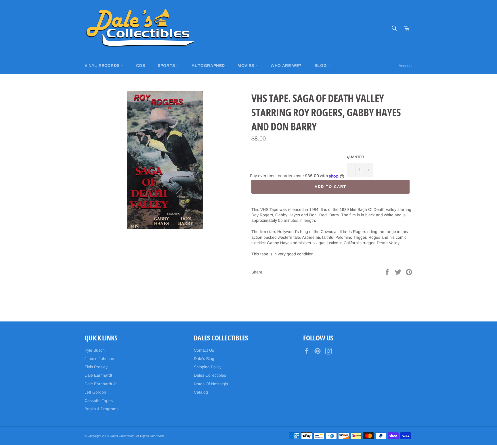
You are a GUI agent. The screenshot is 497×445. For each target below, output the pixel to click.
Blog (321, 65)
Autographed (208, 65)
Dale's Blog (204, 358)
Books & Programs (101, 409)
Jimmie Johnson (99, 358)
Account (405, 65)
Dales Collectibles (210, 375)
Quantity (355, 157)
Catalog (201, 392)
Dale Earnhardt (98, 375)
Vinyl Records (103, 65)
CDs (140, 65)
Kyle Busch (95, 350)
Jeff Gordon (95, 392)
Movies (246, 65)
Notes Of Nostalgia (211, 384)
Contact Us (204, 350)
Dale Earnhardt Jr (101, 384)
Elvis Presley (96, 367)
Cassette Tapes (99, 400)
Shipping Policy (207, 367)
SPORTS (167, 65)
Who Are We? (286, 65)
